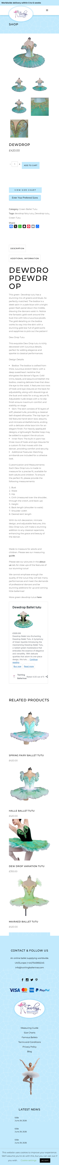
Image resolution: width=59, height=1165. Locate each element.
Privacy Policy (29, 1046)
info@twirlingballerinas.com (29, 967)
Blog (29, 1051)
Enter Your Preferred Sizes (25, 198)
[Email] (33, 226)
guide (12, 555)
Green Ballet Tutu (28, 209)
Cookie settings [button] (28, 1160)
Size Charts (29, 1032)
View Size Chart (25, 190)
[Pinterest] (28, 226)
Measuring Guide (29, 1028)
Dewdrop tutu (42, 213)
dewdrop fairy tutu (24, 213)
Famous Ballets (29, 1037)
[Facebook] (11, 226)
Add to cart (30, 165)
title (17, 1117)
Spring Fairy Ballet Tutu (26, 755)
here (39, 597)
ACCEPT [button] (45, 1160)
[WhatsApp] (20, 226)
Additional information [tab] (24, 258)
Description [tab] (17, 248)
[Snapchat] (24, 226)
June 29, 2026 (21, 1120)
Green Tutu (15, 217)
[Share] (37, 226)
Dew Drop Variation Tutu (27, 866)
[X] (15, 226)
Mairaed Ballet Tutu (23, 921)
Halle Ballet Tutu (22, 811)
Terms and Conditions (29, 1042)
